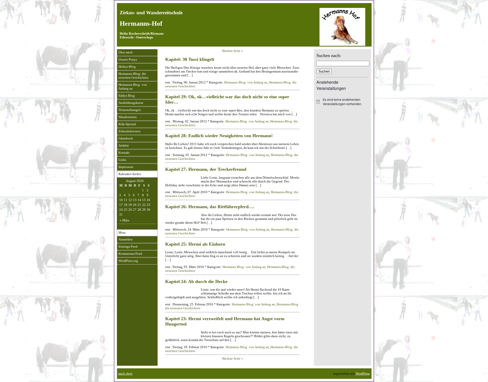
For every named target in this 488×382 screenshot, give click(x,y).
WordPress (363, 373)
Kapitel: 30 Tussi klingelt (189, 59)
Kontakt (124, 152)
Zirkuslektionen (129, 131)
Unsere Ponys (127, 59)
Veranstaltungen (129, 110)
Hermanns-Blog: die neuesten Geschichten (133, 75)
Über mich (125, 52)
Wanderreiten (127, 117)
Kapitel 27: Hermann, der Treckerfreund (205, 169)
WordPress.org (128, 261)
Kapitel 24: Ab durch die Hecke (196, 281)
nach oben (125, 373)
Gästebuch (125, 138)
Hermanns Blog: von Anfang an (132, 86)
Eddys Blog (126, 95)
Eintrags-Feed (128, 246)
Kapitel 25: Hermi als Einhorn (195, 244)
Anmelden (125, 239)
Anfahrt (123, 145)
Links (122, 160)
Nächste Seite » (232, 51)
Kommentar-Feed (130, 254)
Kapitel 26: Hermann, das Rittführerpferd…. (209, 206)
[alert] (342, 101)
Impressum (125, 167)
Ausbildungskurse (130, 103)
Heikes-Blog (127, 66)
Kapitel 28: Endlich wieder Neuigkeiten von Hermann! (219, 135)
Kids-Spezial (127, 124)
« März (124, 220)
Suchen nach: (328, 55)
